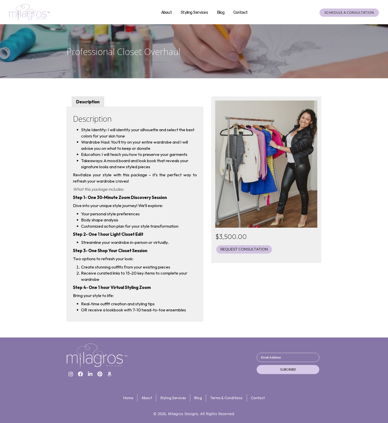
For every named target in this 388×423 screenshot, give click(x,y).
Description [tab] (88, 101)
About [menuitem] (146, 398)
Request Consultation (244, 249)
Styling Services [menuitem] (173, 398)
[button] (71, 374)
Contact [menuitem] (258, 398)
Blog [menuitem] (198, 398)
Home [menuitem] (128, 398)
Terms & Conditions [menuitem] (226, 398)
